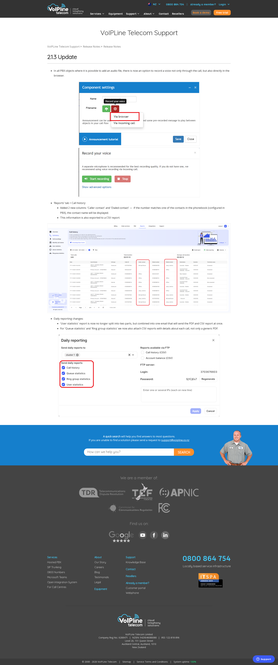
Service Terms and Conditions (152, 661)
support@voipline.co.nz (175, 440)
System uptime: (185, 661)
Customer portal (135, 588)
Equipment (116, 13)
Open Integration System (62, 582)
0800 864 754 (175, 4)
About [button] (148, 13)
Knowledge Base (136, 562)
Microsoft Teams (57, 577)
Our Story (100, 562)
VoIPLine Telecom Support (63, 46)
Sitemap (126, 661)
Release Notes (91, 46)
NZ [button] (155, 4)
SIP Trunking (54, 567)
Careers (99, 567)
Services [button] (95, 13)
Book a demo (201, 12)
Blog (97, 572)
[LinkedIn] (165, 535)
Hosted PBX (54, 562)
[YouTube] (142, 535)
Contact (164, 13)
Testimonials (101, 577)
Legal (97, 582)
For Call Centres (56, 587)
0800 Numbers (56, 572)
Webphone (132, 592)
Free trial (222, 12)
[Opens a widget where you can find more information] (264, 659)
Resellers (178, 13)
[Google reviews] (122, 538)
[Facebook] (154, 535)
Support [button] (131, 13)
